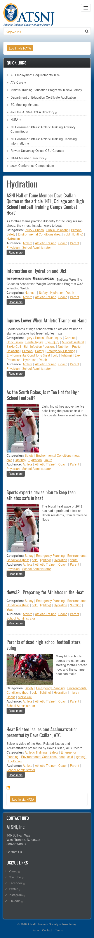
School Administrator (36, 247)
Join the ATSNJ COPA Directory (32, 112)
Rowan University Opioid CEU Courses (37, 150)
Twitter (13, 889)
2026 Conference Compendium (32, 165)
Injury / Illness (34, 230)
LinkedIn (15, 901)
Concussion (15, 342)
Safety (11, 234)
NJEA (14, 119)
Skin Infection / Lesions (39, 346)
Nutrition (30, 292)
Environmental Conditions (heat (39, 234)
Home (35, 930)
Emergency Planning (61, 351)
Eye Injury (52, 342)
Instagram (16, 895)
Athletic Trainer (45, 243)
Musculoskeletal (73, 342)
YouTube (15, 877)
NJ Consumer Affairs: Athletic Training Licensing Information (43, 141)
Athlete (27, 243)
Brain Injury (54, 337)
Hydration (13, 238)
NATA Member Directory (27, 158)
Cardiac (70, 337)
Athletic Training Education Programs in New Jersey (46, 90)
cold (67, 234)
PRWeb (76, 230)
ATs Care (16, 82)
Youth (70, 292)
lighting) (77, 234)
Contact (47, 930)
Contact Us (14, 852)
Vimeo (13, 871)
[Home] (28, 14)
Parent (74, 243)
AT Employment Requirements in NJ (35, 75)
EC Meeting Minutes (24, 104)
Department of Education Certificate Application (43, 97)
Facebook (16, 883)
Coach (62, 243)
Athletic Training (36, 752)
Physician (13, 247)
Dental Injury (34, 342)
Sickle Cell (14, 346)
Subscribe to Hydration (8, 787)
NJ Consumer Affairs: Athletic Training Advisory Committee (42, 129)
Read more (17, 252)
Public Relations (57, 230)
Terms (59, 930)
